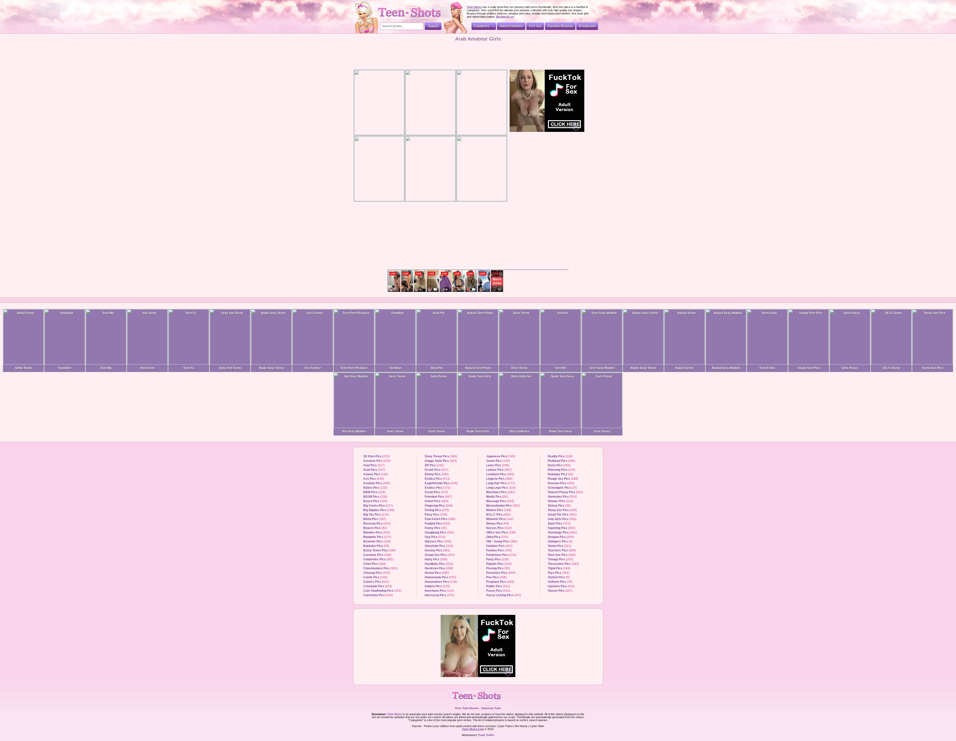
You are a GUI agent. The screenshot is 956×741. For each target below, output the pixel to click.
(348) (501, 532)
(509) (436, 559)
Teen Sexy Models (602, 368)
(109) (436, 514)
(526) (441, 483)
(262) (565, 492)
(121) (560, 501)
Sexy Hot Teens (230, 368)
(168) (563, 478)
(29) (376, 546)
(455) (559, 465)
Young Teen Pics (808, 368)
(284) (563, 564)
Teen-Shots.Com (473, 729)
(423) (441, 461)
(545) (437, 474)
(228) (375, 496)
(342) (499, 528)
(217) (374, 465)
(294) (561, 537)
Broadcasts (587, 26)
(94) (497, 523)
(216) (377, 461)
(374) (436, 492)
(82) (375, 528)
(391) (503, 505)
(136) (441, 581)
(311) (561, 586)
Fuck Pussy (602, 431)
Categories (482, 26)
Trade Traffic (486, 735)
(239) (373, 478)
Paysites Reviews (560, 26)
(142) (499, 519)
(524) (562, 496)
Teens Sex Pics (933, 368)
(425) (440, 577)
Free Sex (535, 26)
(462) (498, 514)
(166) (559, 568)
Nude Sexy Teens (271, 368)
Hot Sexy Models (354, 431)
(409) (500, 573)
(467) (438, 496)
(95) (498, 568)
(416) (500, 581)
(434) (439, 564)
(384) (441, 456)
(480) (437, 573)
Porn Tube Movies (466, 708)
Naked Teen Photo (478, 368)
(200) (561, 483)
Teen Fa (188, 368)
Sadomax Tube (491, 708)
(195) (376, 483)
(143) (375, 577)
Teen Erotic (767, 368)
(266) (439, 505)
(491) (378, 559)
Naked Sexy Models (726, 368)
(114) (501, 487)
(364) (374, 564)
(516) (378, 595)
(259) (438, 541)
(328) (560, 456)
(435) (499, 550)
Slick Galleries (519, 431)
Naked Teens (684, 368)
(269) (440, 519)
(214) (501, 555)
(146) (377, 555)
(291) (439, 532)
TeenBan (395, 368)
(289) (562, 550)
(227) (378, 505)
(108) (497, 465)
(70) (562, 487)
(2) (560, 541)
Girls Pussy (850, 368)
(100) (561, 470)
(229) (376, 532)
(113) (559, 546)
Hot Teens (147, 368)
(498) (439, 568)
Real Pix (437, 368)
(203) (561, 528)
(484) (499, 478)
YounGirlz (64, 368)
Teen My (106, 368)
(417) (436, 470)
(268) (496, 577)
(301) (380, 568)
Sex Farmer (312, 368)
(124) (439, 590)
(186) (379, 550)
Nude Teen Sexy (560, 431)
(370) (439, 595)
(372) (437, 487)
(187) (374, 519)
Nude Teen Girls (478, 431)
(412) (376, 581)
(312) (498, 586)
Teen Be (560, 368)
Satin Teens (436, 431)
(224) (434, 465)
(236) (562, 510)
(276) (437, 510)
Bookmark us (505, 16)
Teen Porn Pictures (354, 368)
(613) (437, 478)
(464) (436, 501)
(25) (560, 474)
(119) (375, 501)
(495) (500, 474)
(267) (560, 590)
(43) (436, 528)
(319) (376, 573)
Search (433, 26)
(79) (560, 581)
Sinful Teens (23, 368)
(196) (378, 510)
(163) (377, 523)
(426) (562, 555)
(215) (376, 456)
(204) (500, 501)
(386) (501, 541)
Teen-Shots (478, 698)
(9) (559, 577)
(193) (382, 590)
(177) (500, 483)
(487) (499, 470)
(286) (561, 461)
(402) (377, 586)
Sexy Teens (395, 431)
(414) (498, 590)
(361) (437, 550)
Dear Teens (519, 368)
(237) (377, 537)
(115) (497, 537)
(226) (374, 492)
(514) (435, 537)
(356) (562, 519)
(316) (439, 546)
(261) (562, 514)
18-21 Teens (891, 368)
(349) (500, 456)
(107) (374, 470)
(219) (437, 586)
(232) (375, 487)
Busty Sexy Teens (643, 368)
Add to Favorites (511, 26)
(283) (500, 492)
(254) (437, 523)
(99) (559, 505)
